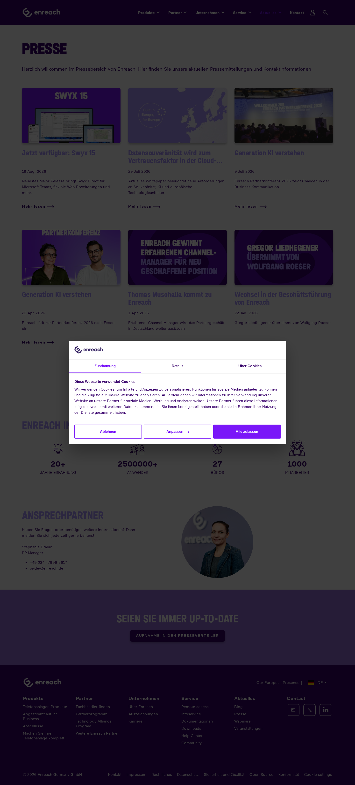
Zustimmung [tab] (105, 366)
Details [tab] (178, 366)
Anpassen (174, 431)
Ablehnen (108, 431)
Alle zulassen (247, 431)
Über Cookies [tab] (250, 366)
